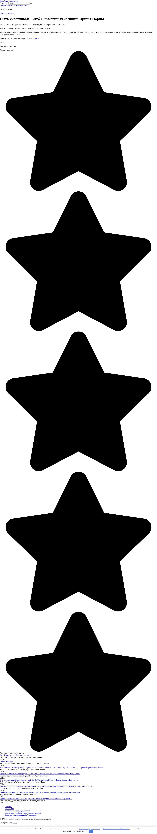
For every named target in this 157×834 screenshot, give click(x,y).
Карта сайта (9, 809)
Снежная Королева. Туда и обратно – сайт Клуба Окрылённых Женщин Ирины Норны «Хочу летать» (40, 792)
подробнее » (34, 38)
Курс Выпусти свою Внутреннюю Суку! (16, 755)
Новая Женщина (6, 761)
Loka (15, 823)
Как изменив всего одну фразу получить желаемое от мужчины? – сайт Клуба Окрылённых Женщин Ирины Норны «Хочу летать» (51, 768)
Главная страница (7, 13)
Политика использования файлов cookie (20, 815)
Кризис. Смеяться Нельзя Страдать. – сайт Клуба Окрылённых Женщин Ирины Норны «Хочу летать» (40, 774)
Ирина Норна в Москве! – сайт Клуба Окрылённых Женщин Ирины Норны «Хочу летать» (36, 799)
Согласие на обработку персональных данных (23, 813)
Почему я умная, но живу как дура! (14, 5)
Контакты (8, 807)
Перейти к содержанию (9, 1)
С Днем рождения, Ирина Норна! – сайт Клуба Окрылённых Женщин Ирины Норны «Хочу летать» (39, 780)
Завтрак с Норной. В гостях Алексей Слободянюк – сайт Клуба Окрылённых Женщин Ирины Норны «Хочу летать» (46, 786)
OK (91, 831)
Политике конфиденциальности (89, 829)
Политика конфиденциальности (17, 811)
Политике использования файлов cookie (116, 829)
